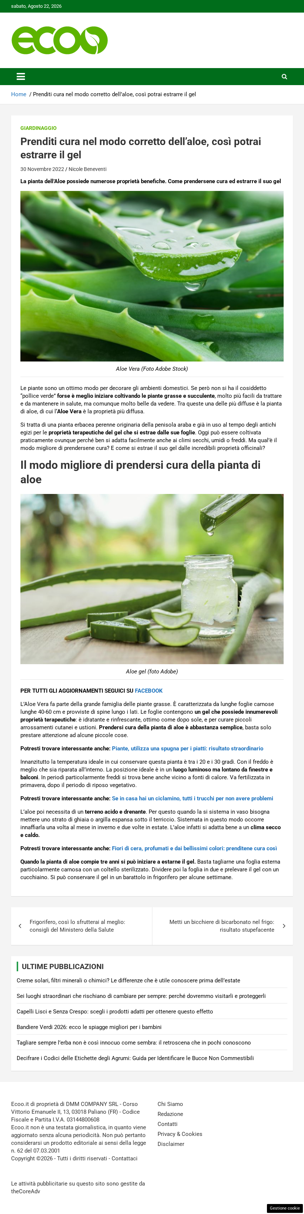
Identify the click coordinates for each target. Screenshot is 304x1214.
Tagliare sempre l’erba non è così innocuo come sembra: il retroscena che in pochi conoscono (134, 1042)
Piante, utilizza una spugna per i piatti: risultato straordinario (187, 748)
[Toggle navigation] (20, 76)
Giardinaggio (38, 128)
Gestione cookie (285, 1208)
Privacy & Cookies (180, 1134)
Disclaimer (171, 1144)
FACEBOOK (149, 690)
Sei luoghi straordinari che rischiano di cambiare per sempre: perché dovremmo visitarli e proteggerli (141, 996)
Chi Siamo (170, 1104)
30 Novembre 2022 (42, 169)
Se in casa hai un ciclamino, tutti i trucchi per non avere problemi (192, 798)
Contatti (168, 1124)
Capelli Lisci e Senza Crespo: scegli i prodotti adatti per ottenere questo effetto (115, 1011)
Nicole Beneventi (87, 169)
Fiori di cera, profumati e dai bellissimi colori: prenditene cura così (194, 848)
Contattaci (125, 1158)
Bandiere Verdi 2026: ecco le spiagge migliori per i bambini (89, 1027)
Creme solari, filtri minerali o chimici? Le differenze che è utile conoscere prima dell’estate (128, 980)
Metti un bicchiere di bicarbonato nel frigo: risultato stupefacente (221, 926)
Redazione (170, 1114)
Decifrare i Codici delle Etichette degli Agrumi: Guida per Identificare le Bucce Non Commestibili (135, 1058)
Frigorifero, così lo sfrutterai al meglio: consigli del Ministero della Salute (77, 926)
